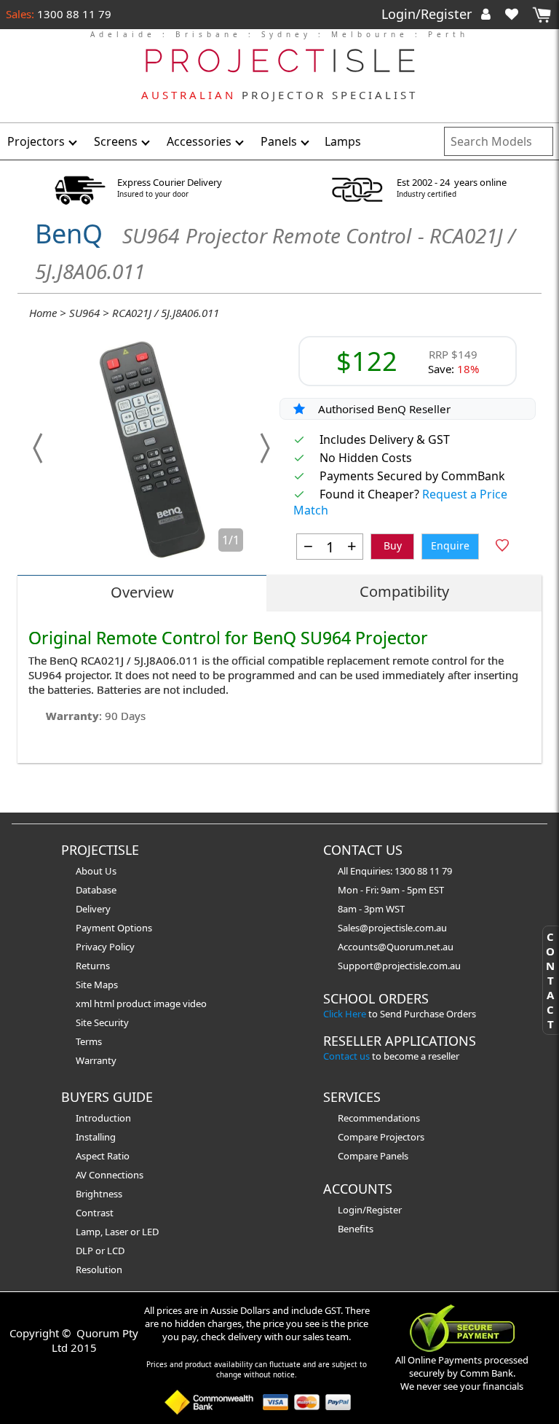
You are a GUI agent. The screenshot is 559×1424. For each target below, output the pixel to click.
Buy (393, 545)
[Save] (502, 546)
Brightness (99, 1193)
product (135, 1003)
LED (150, 1231)
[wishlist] (517, 14)
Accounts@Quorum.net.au (395, 946)
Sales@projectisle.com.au (392, 927)
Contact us (346, 1056)
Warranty (96, 1060)
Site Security (102, 1022)
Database (96, 889)
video (195, 1003)
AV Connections (109, 1174)
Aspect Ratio (103, 1155)
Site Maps (97, 984)
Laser (116, 1231)
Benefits (355, 1228)
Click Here (344, 1013)
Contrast (95, 1212)
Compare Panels (373, 1155)
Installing (96, 1136)
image (168, 1003)
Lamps (343, 141)
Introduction (103, 1117)
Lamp (88, 1231)
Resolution (99, 1269)
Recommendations (379, 1117)
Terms (89, 1041)
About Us (96, 870)
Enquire (450, 545)
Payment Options (114, 927)
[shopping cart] (541, 15)
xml (85, 1003)
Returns (93, 965)
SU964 (84, 312)
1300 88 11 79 (72, 14)
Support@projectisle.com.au (399, 965)
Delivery (93, 908)
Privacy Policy (105, 946)
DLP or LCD (100, 1250)
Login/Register (428, 14)
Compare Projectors (381, 1136)
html (105, 1003)
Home (43, 312)
